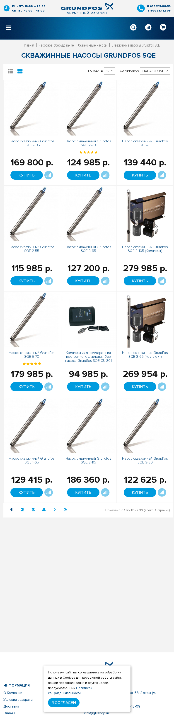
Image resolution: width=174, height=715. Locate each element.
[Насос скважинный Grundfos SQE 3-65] (88, 213)
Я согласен (63, 702)
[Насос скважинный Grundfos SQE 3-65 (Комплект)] (145, 319)
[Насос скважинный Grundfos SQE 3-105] (32, 108)
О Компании (12, 693)
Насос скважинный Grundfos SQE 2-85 (145, 143)
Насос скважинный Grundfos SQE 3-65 (88, 249)
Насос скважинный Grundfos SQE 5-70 (32, 354)
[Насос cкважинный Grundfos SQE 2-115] (88, 425)
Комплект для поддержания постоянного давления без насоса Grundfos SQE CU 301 (88, 356)
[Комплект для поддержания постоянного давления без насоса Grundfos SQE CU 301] (88, 319)
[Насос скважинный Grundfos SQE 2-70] (88, 108)
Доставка (11, 706)
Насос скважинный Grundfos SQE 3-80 (145, 460)
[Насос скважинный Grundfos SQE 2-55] (32, 213)
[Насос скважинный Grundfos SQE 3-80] (145, 425)
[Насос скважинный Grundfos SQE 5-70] (32, 319)
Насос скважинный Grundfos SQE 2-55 (32, 249)
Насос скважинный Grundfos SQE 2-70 (88, 143)
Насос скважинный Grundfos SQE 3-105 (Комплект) (145, 249)
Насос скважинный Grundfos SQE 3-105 (32, 143)
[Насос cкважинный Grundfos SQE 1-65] (32, 425)
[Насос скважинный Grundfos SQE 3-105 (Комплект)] (145, 213)
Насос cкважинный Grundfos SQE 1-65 (32, 460)
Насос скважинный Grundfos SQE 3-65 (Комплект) (145, 354)
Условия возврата (18, 699)
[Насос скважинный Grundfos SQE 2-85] (145, 108)
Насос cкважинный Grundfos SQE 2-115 (88, 460)
